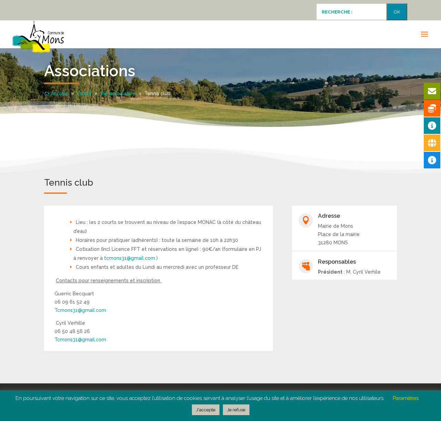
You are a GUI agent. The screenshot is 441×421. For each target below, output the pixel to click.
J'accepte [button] (205, 409)
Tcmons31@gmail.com (80, 310)
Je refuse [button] (236, 409)
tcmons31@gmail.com (129, 258)
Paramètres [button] (406, 398)
